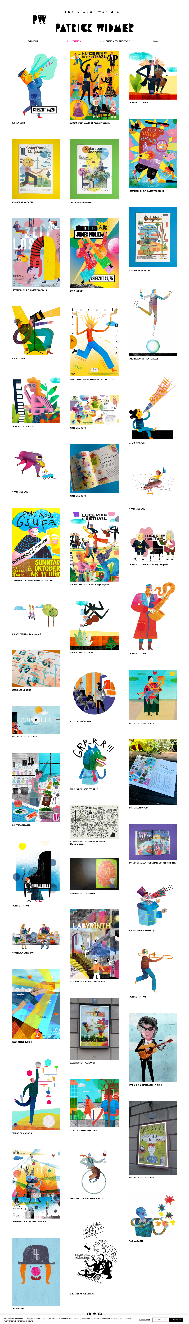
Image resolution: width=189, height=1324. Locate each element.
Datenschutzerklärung (24, 1320)
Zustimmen (176, 1319)
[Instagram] (100, 1314)
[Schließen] (185, 1319)
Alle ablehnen (160, 1319)
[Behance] (94, 1314)
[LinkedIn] (89, 1314)
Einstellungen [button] (144, 1319)
